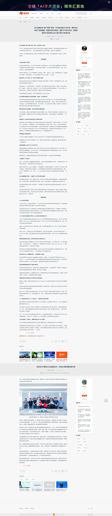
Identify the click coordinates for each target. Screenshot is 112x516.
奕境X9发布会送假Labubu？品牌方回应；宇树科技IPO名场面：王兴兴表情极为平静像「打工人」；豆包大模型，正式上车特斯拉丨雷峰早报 (84, 84)
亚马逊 (78, 438)
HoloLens (79, 128)
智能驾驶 (32, 17)
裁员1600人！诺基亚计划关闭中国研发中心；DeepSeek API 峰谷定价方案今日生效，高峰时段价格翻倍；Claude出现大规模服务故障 (84, 108)
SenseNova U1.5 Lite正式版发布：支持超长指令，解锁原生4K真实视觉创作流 (84, 415)
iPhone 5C (86, 447)
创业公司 (86, 131)
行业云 (73, 17)
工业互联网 (79, 17)
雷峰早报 (25, 21)
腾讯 (31, 349)
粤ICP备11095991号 (48, 514)
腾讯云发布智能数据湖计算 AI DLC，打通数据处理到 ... (37, 491)
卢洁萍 (53, 36)
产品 (89, 134)
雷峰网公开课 (34, 13)
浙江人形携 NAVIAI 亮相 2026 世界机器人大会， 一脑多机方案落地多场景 (84, 410)
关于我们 (27, 508)
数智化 (37, 17)
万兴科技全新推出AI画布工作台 (84, 406)
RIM (90, 128)
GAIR (47, 13)
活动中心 (41, 13)
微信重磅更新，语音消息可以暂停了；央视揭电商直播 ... (37, 361)
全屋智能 (32, 479)
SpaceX (78, 441)
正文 (30, 21)
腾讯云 (21, 479)
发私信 (84, 62)
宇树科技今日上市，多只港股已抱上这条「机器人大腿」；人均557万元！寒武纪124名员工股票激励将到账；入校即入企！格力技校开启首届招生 (84, 92)
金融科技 (44, 17)
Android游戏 (79, 444)
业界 (21, 17)
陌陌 (78, 134)
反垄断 (78, 450)
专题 (52, 13)
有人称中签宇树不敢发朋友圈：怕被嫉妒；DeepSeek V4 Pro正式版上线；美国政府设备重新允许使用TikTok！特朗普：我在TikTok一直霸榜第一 (84, 115)
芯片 (56, 17)
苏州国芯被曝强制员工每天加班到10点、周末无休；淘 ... (24, 361)
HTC (82, 125)
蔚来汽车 (79, 447)
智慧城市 (67, 17)
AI (77, 125)
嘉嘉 (53, 370)
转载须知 (42, 336)
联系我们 (21, 508)
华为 (27, 349)
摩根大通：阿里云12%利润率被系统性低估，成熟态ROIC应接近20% (84, 421)
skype (86, 444)
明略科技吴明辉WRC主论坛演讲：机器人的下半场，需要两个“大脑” (84, 426)
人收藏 (23, 341)
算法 (85, 128)
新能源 (84, 441)
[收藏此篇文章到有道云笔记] (56, 341)
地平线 (87, 125)
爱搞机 (59, 13)
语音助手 (85, 450)
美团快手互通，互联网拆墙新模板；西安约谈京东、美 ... (61, 361)
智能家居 (27, 479)
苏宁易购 (22, 349)
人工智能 (25, 17)
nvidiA (84, 438)
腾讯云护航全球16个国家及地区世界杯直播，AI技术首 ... (49, 491)
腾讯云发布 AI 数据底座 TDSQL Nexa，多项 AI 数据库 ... (24, 491)
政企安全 (61, 17)
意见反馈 (32, 508)
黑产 (78, 453)
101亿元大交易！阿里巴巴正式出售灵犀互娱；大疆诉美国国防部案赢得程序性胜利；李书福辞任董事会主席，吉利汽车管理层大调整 (84, 100)
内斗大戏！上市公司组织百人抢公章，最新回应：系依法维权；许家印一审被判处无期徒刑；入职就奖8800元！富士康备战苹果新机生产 (84, 76)
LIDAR (83, 134)
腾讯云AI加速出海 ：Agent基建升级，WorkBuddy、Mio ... (61, 491)
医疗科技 (50, 17)
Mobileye (79, 131)
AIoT (85, 17)
